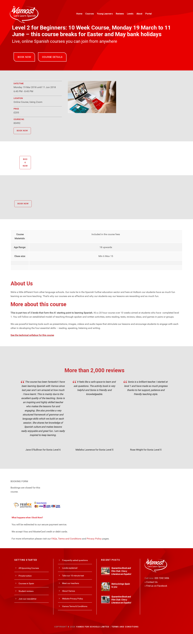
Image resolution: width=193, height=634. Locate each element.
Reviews (120, 13)
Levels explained (69, 568)
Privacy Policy (94, 538)
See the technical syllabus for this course (32, 335)
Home (79, 13)
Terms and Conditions (69, 538)
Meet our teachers (70, 583)
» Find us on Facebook (156, 585)
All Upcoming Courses (29, 568)
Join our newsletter (27, 599)
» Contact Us (151, 582)
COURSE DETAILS (52, 57)
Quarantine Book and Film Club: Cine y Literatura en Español (121, 571)
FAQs (54, 538)
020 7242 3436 (162, 578)
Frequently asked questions (75, 560)
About (139, 13)
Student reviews (26, 591)
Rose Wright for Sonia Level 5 (145, 449)
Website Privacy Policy (72, 598)
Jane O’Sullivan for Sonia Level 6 (43, 449)
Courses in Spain (26, 583)
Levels (130, 13)
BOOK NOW (24, 57)
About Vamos (68, 591)
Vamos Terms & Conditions (74, 606)
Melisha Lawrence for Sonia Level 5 (94, 449)
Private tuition (25, 576)
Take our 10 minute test (73, 575)
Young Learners (105, 13)
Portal (148, 13)
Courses (89, 13)
